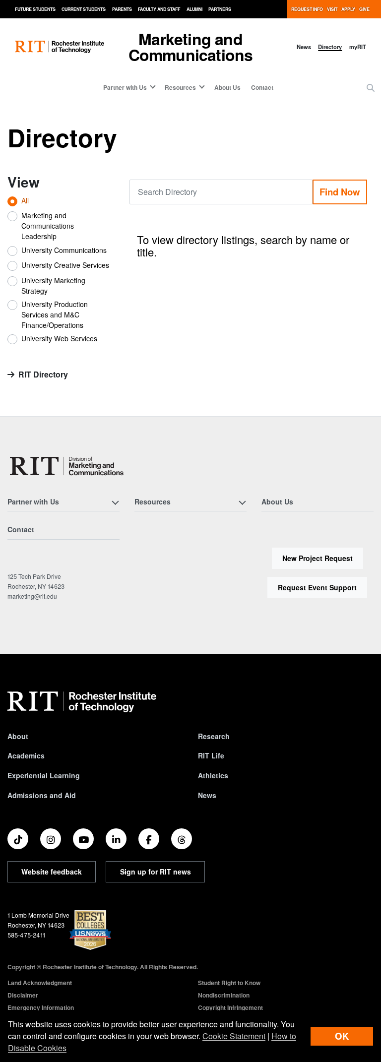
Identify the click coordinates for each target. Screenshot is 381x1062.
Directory (330, 47)
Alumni (194, 9)
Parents (122, 9)
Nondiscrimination (224, 995)
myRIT (357, 47)
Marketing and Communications (190, 46)
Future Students (35, 9)
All (25, 200)
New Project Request (317, 558)
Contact (262, 87)
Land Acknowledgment (39, 982)
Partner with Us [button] (125, 87)
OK (342, 1036)
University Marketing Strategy (53, 285)
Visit (332, 9)
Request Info (307, 9)
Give (364, 9)
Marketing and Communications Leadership (47, 225)
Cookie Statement (233, 1036)
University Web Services (59, 338)
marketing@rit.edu (32, 596)
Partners (219, 9)
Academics (26, 755)
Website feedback (51, 871)
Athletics (213, 775)
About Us (227, 87)
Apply (348, 9)
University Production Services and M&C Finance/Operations (54, 314)
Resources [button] (180, 87)
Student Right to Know (229, 982)
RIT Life (211, 755)
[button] (371, 88)
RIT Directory (43, 374)
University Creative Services (65, 265)
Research (214, 736)
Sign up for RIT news (155, 871)
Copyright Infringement (230, 1007)
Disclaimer (22, 995)
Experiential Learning (43, 775)
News (304, 47)
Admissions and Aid (41, 795)
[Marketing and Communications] (66, 466)
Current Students (84, 9)
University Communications (64, 250)
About (17, 736)
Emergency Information (40, 1007)
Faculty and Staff (159, 9)
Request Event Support (317, 587)
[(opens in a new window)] (17, 838)
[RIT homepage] (59, 47)
